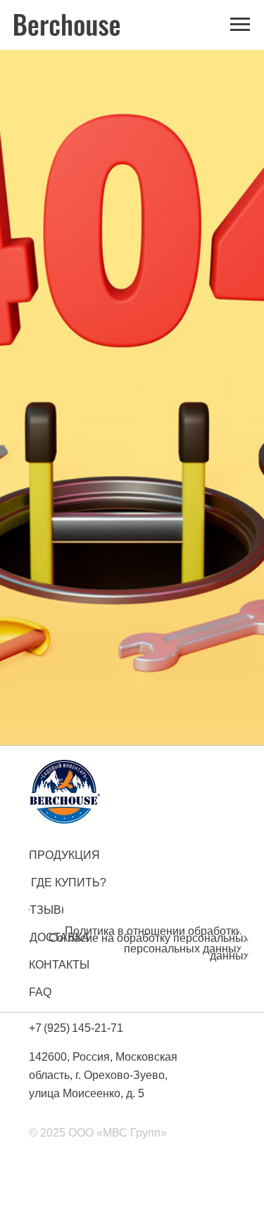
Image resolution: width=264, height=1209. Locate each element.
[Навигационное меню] (240, 25)
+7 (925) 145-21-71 (76, 1028)
